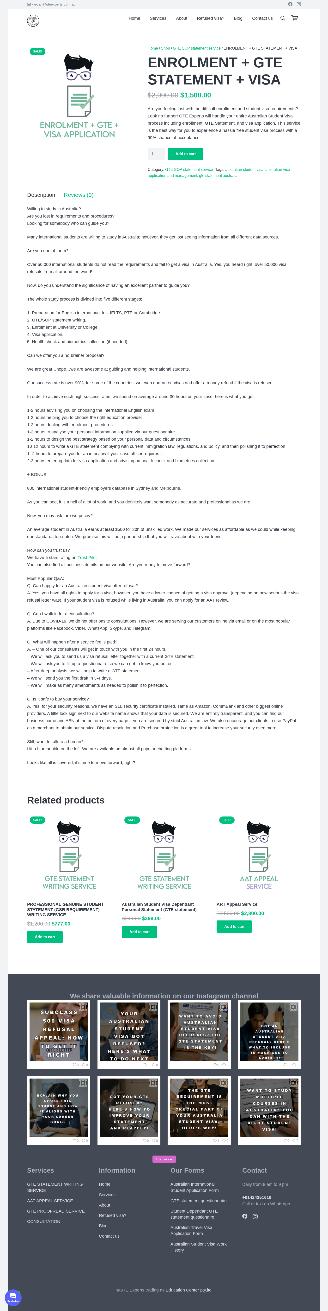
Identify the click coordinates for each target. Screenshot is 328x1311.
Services (107, 1194)
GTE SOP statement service (197, 48)
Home (153, 48)
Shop (165, 48)
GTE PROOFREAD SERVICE (56, 1211)
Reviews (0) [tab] (79, 195)
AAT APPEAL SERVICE (50, 1200)
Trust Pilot (87, 557)
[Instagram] (299, 4)
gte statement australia (218, 175)
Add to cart (186, 154)
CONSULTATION (43, 1221)
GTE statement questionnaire (198, 1200)
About (104, 1205)
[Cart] (294, 18)
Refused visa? (112, 1215)
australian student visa (244, 169)
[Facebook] (290, 4)
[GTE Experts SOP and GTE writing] (33, 25)
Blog (103, 1225)
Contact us (109, 1236)
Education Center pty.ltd (189, 1290)
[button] (283, 18)
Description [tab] (41, 195)
